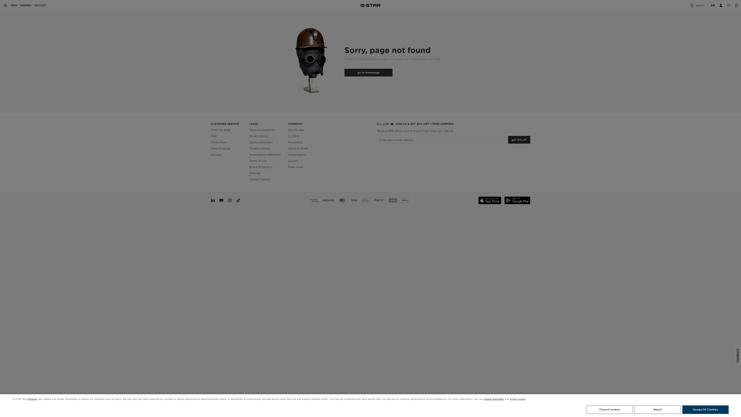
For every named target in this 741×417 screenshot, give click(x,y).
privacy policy (518, 399)
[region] (370, 405)
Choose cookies (609, 409)
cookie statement (494, 399)
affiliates (32, 399)
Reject (658, 409)
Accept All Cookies (705, 409)
